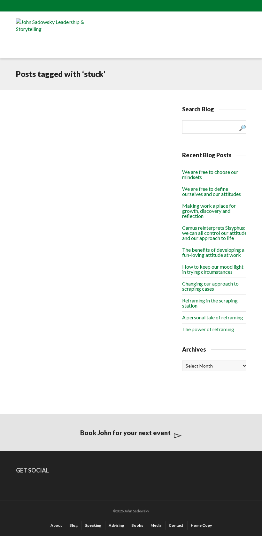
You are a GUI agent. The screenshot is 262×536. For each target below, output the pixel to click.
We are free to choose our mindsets (210, 174)
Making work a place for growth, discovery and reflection (209, 211)
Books (137, 525)
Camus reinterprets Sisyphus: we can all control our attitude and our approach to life (214, 233)
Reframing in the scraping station (210, 303)
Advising (116, 525)
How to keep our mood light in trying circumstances (212, 269)
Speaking (93, 525)
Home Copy (201, 525)
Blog (73, 525)
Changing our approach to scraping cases (210, 286)
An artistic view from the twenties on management (42, 140)
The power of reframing (208, 329)
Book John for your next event (125, 432)
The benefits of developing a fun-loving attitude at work (213, 252)
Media (155, 525)
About (56, 525)
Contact (176, 525)
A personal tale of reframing (212, 317)
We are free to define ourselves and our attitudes (211, 191)
